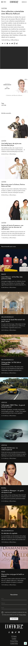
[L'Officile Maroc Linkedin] (19, 632)
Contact (14, 638)
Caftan (4, 8)
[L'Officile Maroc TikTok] (15, 632)
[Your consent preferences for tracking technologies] (25, 643)
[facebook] (5, 43)
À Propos (14, 636)
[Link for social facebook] (9, 632)
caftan (3, 105)
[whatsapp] (14, 43)
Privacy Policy (23, 614)
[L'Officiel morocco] (14, 2)
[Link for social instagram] (12, 632)
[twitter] (12, 43)
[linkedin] (10, 43)
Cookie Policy (14, 643)
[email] (2, 43)
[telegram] (17, 43)
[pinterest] (7, 43)
